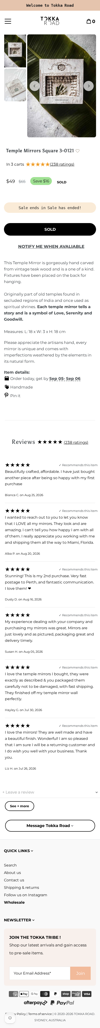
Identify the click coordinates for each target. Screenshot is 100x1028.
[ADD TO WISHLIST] (79, 150)
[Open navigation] (13, 20)
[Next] (88, 86)
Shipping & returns (21, 887)
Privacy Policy (15, 1014)
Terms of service (40, 1014)
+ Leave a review (18, 792)
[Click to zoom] (61, 85)
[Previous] (35, 86)
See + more (19, 806)
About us (12, 872)
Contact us (14, 880)
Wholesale (14, 902)
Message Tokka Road (49, 825)
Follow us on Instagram (25, 895)
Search (10, 865)
